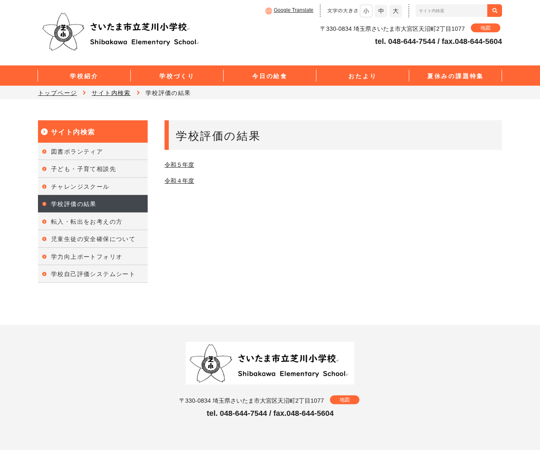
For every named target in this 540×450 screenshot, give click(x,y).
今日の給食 (270, 76)
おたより (362, 76)
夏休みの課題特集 (455, 76)
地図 (486, 28)
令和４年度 (179, 180)
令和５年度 (179, 164)
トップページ (57, 92)
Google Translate (293, 10)
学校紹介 (84, 76)
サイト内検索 (111, 92)
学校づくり (177, 76)
